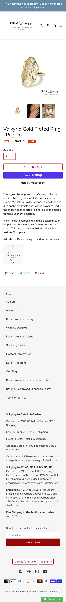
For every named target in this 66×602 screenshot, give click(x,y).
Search (10, 301)
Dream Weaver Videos (19, 336)
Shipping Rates (15, 345)
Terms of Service (16, 397)
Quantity (8, 150)
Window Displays (16, 327)
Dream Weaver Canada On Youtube (27, 380)
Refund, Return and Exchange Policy (28, 389)
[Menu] (61, 25)
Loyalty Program (16, 362)
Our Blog (11, 371)
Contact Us (53, 599)
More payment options (33, 182)
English (45, 561)
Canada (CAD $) (24, 561)
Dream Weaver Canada (26, 591)
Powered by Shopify (49, 591)
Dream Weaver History (19, 319)
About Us (12, 310)
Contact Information (18, 354)
